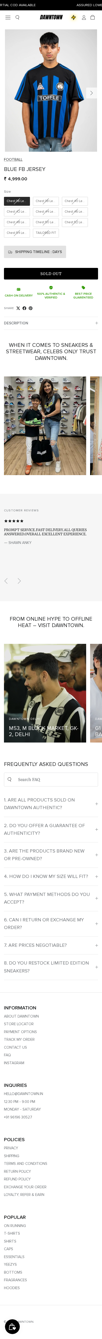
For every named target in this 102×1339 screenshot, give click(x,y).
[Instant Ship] (73, 17)
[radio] (17, 201)
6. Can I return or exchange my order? (44, 923)
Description (16, 323)
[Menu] (8, 17)
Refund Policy (17, 1179)
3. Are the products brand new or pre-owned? (44, 855)
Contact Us (15, 1047)
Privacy (11, 1148)
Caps (8, 1249)
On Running (15, 1226)
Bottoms (13, 1272)
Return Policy (17, 1171)
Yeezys (10, 1264)
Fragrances (15, 1280)
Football (13, 159)
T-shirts (12, 1233)
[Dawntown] (51, 17)
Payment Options (20, 1032)
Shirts (10, 1241)
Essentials (14, 1257)
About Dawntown (21, 1016)
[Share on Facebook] (24, 308)
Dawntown (24, 1322)
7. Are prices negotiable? (35, 945)
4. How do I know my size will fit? (46, 876)
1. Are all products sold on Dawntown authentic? (39, 804)
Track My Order (19, 1039)
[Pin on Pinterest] (30, 308)
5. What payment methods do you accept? (47, 898)
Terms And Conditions (25, 1163)
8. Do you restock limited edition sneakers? (46, 967)
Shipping (11, 1156)
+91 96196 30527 (18, 1117)
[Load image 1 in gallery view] (51, 90)
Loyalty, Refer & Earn (24, 1194)
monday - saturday (22, 1109)
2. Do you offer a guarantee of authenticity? (44, 829)
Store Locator (19, 1024)
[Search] (17, 17)
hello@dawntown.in (23, 1094)
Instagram (14, 1063)
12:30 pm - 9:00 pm (19, 1101)
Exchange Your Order (25, 1187)
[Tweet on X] (18, 308)
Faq (7, 1055)
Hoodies (12, 1288)
